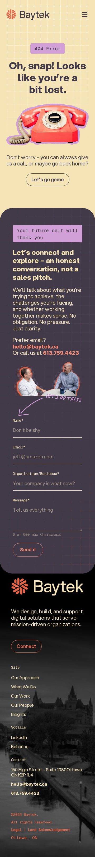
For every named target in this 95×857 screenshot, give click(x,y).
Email (19, 447)
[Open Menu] (85, 15)
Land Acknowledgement (49, 829)
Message (21, 500)
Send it (28, 549)
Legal (16, 829)
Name (18, 420)
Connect (26, 646)
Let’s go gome (47, 179)
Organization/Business (36, 473)
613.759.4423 (25, 793)
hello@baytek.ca (29, 784)
